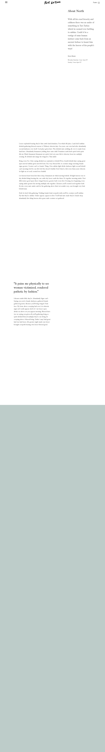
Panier (96, 3)
